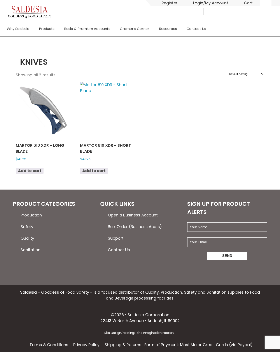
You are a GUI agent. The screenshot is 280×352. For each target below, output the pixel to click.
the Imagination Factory (155, 333)
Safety (27, 226)
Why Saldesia (18, 28)
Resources (168, 28)
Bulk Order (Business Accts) (135, 226)
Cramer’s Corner (134, 28)
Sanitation (30, 250)
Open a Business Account (133, 215)
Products (46, 28)
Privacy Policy (86, 344)
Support (116, 238)
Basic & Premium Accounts (87, 28)
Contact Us (196, 28)
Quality (27, 238)
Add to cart (29, 170)
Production (31, 215)
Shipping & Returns (123, 344)
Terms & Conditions (49, 344)
